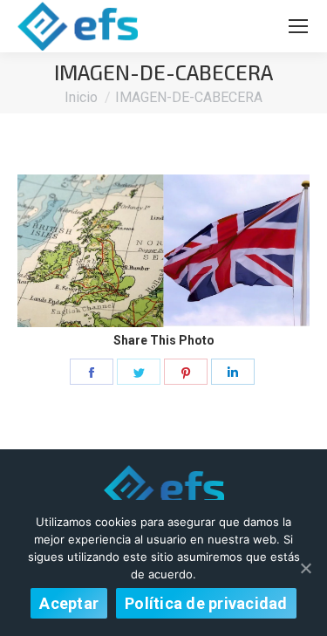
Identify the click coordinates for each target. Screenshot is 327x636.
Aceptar (69, 603)
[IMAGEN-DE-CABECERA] (163, 250)
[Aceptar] (305, 568)
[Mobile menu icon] (298, 26)
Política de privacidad (206, 603)
